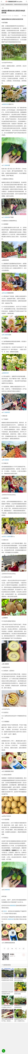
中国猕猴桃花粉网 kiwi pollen (14, 1)
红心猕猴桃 (6, 165)
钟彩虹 (5, 911)
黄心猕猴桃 (6, 334)
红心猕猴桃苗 (6, 412)
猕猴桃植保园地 (9, 4)
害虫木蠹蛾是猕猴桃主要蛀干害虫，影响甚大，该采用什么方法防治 (7, 1020)
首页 (3, 4)
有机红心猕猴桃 (7, 536)
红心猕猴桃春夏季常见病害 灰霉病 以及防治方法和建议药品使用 (7, 1007)
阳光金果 (5, 293)
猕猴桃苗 (7, 889)
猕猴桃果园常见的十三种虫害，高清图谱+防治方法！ (20, 1020)
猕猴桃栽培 (13, 905)
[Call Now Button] (3, 1050)
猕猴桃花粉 (6, 104)
